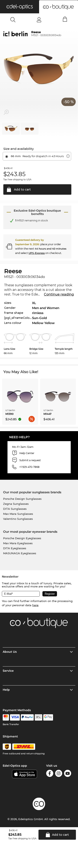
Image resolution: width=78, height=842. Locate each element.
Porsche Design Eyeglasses (22, 538)
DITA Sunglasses (15, 508)
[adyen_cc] (6, 717)
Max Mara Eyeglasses (18, 543)
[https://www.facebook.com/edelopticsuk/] (49, 774)
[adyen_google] (48, 717)
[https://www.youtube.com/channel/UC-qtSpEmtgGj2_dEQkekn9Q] (67, 774)
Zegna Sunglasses (16, 503)
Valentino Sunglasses (18, 518)
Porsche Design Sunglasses (22, 498)
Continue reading (59, 294)
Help (6, 690)
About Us (10, 652)
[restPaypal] (27, 717)
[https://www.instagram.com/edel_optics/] (58, 774)
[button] (19, 6)
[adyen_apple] (38, 717)
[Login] (39, 20)
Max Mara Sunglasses (18, 513)
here (35, 605)
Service (8, 671)
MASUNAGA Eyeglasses (19, 553)
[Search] (13, 20)
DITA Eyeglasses (14, 548)
